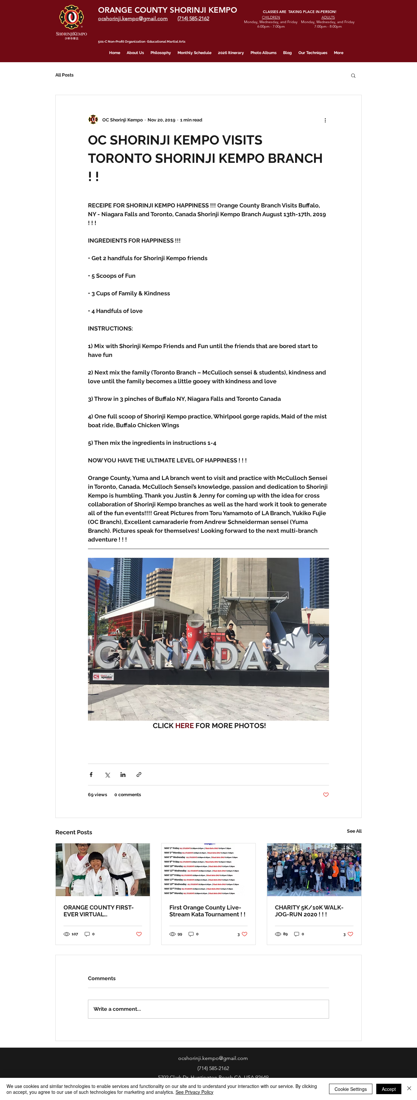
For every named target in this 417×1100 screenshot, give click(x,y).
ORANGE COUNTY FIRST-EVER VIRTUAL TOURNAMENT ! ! (99, 911)
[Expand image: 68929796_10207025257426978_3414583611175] (208, 639)
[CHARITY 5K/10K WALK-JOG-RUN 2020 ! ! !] (314, 869)
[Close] (409, 1089)
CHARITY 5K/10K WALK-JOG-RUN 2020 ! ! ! (309, 911)
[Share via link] (139, 774)
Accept (389, 1089)
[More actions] (325, 120)
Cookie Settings (351, 1089)
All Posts (64, 75)
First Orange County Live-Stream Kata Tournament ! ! (207, 911)
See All (354, 831)
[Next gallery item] (321, 639)
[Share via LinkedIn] (123, 774)
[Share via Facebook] (91, 774)
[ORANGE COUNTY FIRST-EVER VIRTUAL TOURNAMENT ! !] (103, 869)
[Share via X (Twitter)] (107, 774)
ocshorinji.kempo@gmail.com (213, 1058)
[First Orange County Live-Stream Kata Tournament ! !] (209, 869)
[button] (353, 75)
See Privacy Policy (194, 1092)
